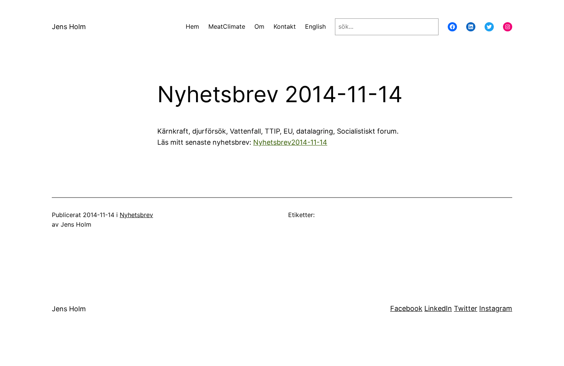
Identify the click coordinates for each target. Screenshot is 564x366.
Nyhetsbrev (136, 215)
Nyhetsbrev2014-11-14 (290, 142)
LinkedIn (438, 308)
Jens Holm (69, 27)
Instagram (495, 308)
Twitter (465, 308)
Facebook (406, 308)
